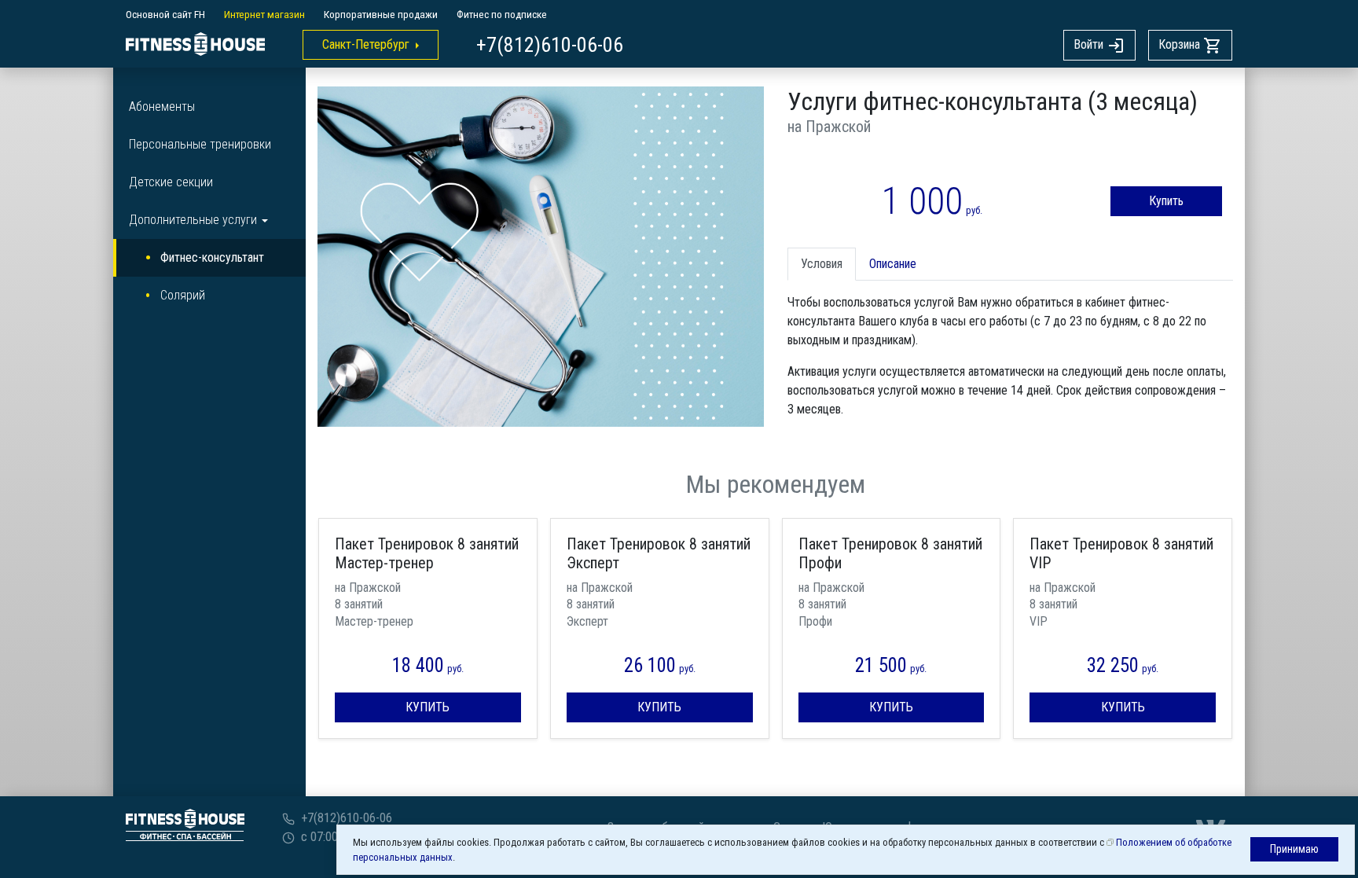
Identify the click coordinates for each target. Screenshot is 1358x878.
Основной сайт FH (165, 14)
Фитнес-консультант (212, 257)
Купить (1166, 200)
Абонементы (162, 106)
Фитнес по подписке (502, 14)
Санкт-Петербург (365, 44)
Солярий (182, 295)
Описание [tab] (892, 263)
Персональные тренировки (200, 144)
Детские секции (171, 181)
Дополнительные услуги (193, 219)
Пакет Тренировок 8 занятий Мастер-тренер (427, 553)
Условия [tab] (821, 263)
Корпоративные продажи (381, 14)
